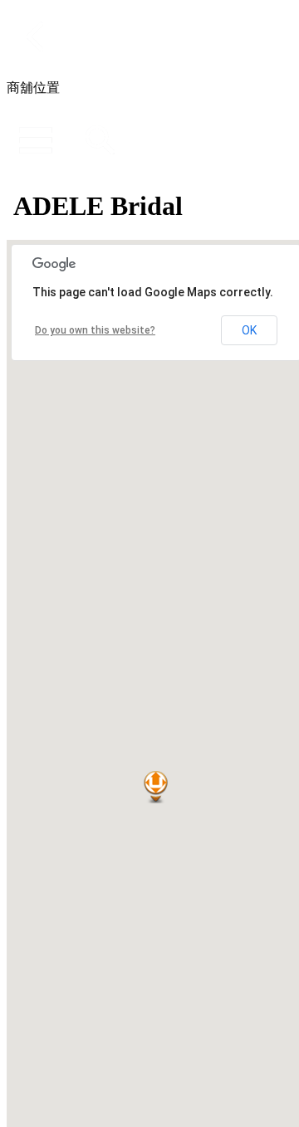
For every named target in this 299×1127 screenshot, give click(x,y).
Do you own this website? (95, 330)
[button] (155, 787)
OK (249, 330)
